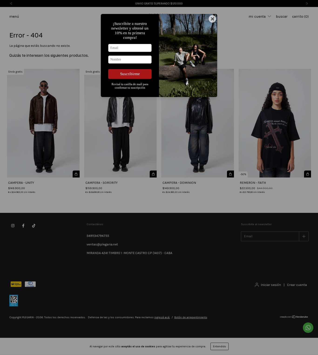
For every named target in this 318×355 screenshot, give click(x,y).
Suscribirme (130, 74)
